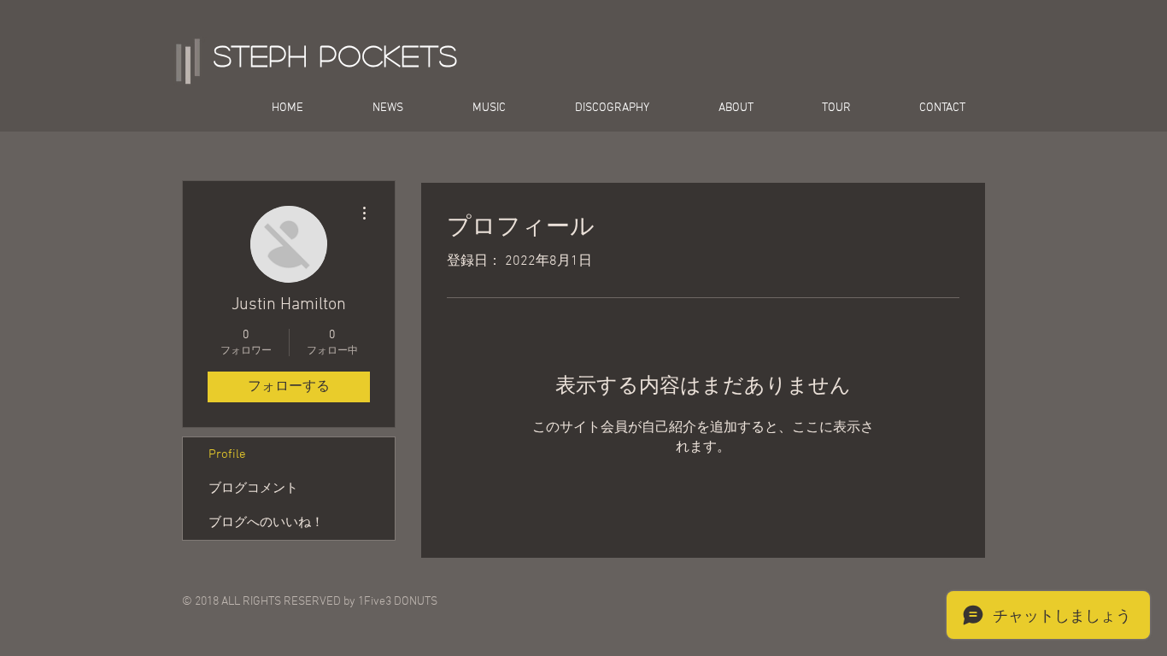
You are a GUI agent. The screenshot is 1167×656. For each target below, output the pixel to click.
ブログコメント (253, 488)
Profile (227, 454)
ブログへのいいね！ (266, 522)
